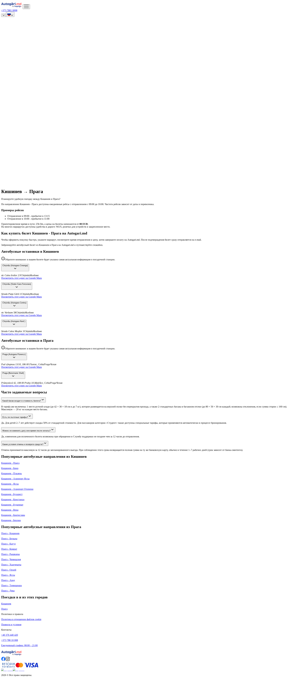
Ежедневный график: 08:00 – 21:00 (19, 645)
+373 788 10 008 (9, 640)
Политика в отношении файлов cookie (21, 619)
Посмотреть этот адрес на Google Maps (21, 278)
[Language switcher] (10, 14)
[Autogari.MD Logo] (12, 7)
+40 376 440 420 (9, 635)
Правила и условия (11, 624)
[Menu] (26, 6)
